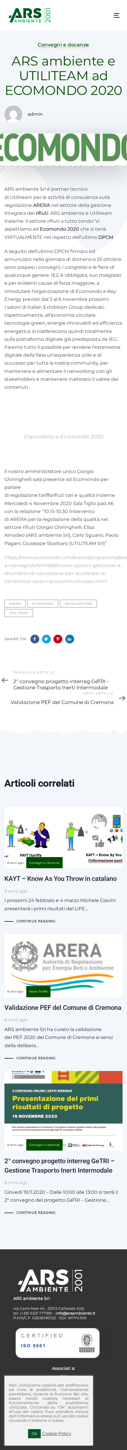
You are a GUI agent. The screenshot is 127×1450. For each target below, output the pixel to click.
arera (15, 604)
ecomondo (42, 604)
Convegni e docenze (63, 45)
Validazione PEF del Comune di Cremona (63, 998)
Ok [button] (34, 1433)
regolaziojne (78, 604)
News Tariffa (38, 991)
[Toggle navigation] (101, 15)
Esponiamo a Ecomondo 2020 (63, 436)
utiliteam (18, 613)
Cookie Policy (56, 1433)
